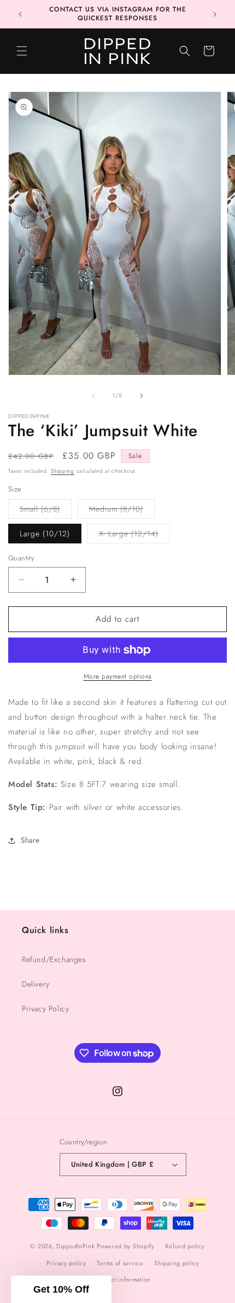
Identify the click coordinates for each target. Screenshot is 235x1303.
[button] (22, 51)
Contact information (123, 1279)
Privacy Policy (45, 1008)
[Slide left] (93, 396)
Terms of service (120, 1263)
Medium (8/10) (122, 511)
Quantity (21, 558)
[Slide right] (142, 396)
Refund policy (184, 1246)
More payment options (118, 676)
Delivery (36, 983)
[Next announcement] (215, 14)
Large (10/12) (45, 533)
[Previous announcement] (20, 14)
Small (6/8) (46, 511)
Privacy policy (66, 1263)
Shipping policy (176, 1263)
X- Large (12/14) (134, 535)
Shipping (62, 471)
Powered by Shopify (126, 1246)
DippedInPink (75, 1246)
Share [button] (30, 840)
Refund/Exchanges (54, 959)
